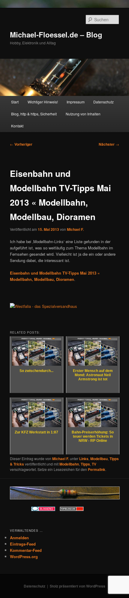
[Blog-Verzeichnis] (43, 509)
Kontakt (17, 125)
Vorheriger (21, 144)
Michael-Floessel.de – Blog (56, 34)
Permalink (96, 469)
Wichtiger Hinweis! (43, 101)
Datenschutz (103, 101)
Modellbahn (69, 464)
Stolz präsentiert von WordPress (77, 586)
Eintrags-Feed (23, 544)
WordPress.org (24, 556)
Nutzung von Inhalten (83, 113)
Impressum (76, 101)
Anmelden (19, 537)
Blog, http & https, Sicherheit (34, 113)
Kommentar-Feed (26, 550)
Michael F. (75, 229)
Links (83, 458)
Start (15, 101)
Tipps (85, 464)
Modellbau (99, 458)
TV (94, 464)
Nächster (109, 144)
